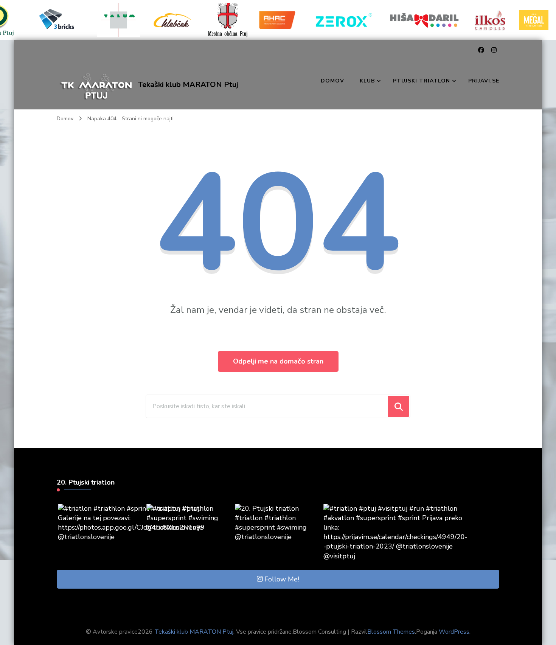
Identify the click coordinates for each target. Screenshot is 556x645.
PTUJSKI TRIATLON (421, 80)
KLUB (367, 80)
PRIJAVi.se (483, 80)
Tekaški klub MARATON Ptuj (188, 84)
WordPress (454, 632)
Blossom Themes (391, 632)
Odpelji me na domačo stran (278, 361)
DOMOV (332, 80)
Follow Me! (281, 579)
